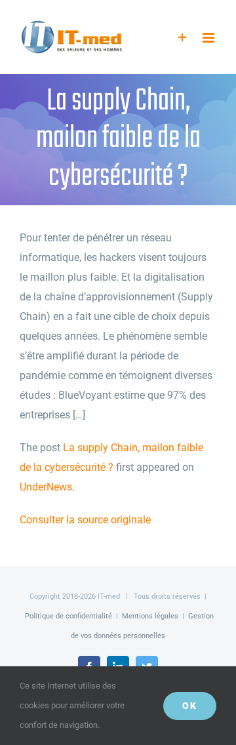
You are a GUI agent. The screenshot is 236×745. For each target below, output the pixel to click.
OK (189, 705)
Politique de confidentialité (68, 616)
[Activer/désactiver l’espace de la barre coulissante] (182, 38)
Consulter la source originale (85, 519)
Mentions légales (150, 616)
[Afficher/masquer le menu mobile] (209, 38)
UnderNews (46, 487)
